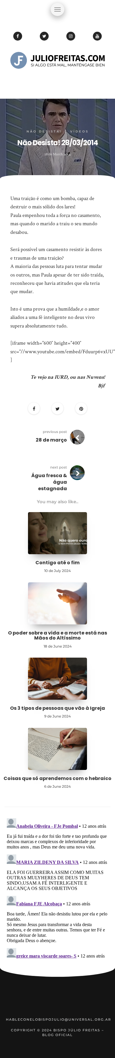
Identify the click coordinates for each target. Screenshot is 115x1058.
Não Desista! (44, 131)
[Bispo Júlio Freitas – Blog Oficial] (57, 78)
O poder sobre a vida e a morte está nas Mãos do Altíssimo (57, 635)
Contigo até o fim (57, 562)
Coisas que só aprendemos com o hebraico (57, 778)
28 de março (51, 440)
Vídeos (79, 131)
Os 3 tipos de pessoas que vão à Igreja (57, 708)
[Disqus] (57, 890)
